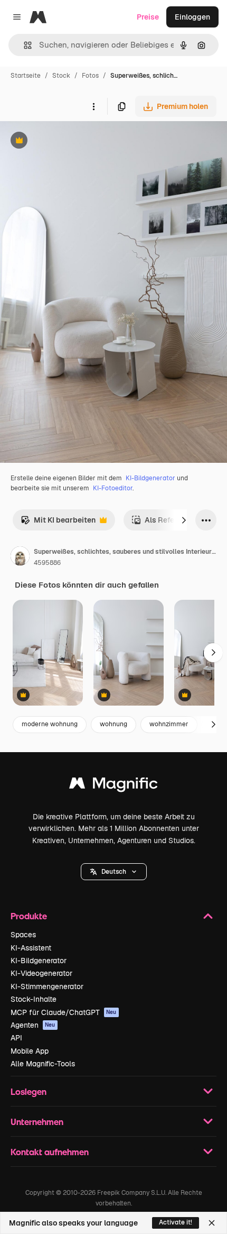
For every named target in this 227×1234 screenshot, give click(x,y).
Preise (148, 17)
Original (67, 141)
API (16, 1038)
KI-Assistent (31, 948)
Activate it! (175, 1222)
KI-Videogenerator (41, 973)
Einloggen (192, 17)
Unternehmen (37, 1121)
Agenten (33, 1025)
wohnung (113, 724)
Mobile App (30, 1051)
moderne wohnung (50, 724)
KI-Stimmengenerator (47, 986)
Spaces (23, 934)
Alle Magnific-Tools (43, 1063)
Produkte (29, 915)
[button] (114, 871)
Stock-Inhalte (33, 999)
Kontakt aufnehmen (50, 1151)
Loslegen (28, 1091)
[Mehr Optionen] (93, 106)
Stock (61, 75)
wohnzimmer (168, 724)
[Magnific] (113, 786)
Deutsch (113, 871)
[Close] (211, 1223)
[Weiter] (183, 520)
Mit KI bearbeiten (58, 523)
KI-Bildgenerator (150, 478)
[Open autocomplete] (23, 45)
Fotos (90, 75)
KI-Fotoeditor (113, 488)
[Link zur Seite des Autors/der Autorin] (20, 557)
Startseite (26, 75)
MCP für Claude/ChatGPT (64, 1012)
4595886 (47, 563)
